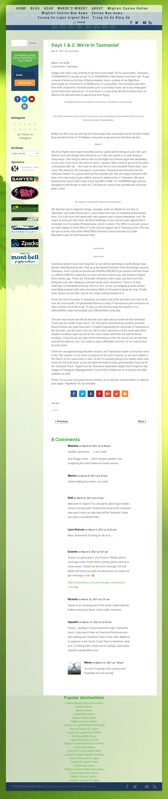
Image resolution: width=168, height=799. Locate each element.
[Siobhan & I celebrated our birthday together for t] (19, 129)
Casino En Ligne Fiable (84, 761)
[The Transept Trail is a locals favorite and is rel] (25, 124)
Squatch (73, 622)
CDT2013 (105, 25)
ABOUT (97, 8)
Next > (142, 421)
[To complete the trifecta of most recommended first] (35, 124)
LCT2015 (63, 25)
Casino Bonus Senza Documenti (84, 703)
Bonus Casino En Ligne (84, 728)
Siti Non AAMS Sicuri (84, 736)
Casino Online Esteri (84, 717)
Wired (87, 662)
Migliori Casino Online (128, 8)
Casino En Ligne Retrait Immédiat (84, 754)
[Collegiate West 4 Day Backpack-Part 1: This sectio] (35, 129)
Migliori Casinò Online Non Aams (84, 769)
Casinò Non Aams (84, 714)
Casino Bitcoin (84, 706)
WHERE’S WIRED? (72, 8)
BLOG (35, 8)
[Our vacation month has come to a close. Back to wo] (25, 129)
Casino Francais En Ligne (84, 758)
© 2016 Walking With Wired (27, 786)
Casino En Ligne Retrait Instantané (84, 725)
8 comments (72, 51)
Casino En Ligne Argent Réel (63, 18)
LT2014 (88, 25)
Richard (73, 599)
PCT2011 (113, 25)
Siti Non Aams (84, 710)
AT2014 (96, 25)
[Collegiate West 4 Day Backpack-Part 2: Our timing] (30, 129)
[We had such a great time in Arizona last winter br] (14, 129)
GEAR (48, 8)
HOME (21, 8)
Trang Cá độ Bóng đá (111, 18)
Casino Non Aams (107, 13)
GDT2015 (55, 25)
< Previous (61, 421)
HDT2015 (80, 25)
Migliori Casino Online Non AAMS (84, 743)
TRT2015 (71, 25)
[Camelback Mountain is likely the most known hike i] (19, 124)
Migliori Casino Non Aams (65, 13)
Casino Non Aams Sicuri (84, 739)
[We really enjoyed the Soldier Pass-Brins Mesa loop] (30, 124)
